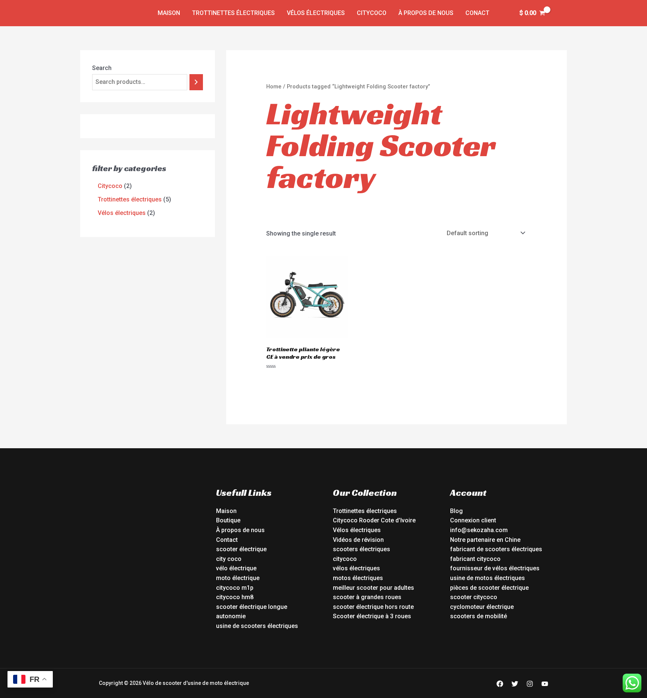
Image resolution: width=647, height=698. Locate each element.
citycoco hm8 (234, 597)
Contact (227, 539)
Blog (456, 511)
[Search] (196, 82)
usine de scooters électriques (257, 625)
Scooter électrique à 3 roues (372, 616)
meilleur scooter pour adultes (373, 587)
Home (274, 86)
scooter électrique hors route (373, 606)
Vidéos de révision (358, 539)
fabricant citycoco (475, 558)
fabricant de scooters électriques (496, 549)
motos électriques (358, 578)
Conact (477, 12)
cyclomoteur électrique (482, 606)
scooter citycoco (473, 597)
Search (102, 68)
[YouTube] (544, 683)
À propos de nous (425, 12)
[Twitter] (514, 683)
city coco (229, 558)
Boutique (228, 520)
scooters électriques (361, 549)
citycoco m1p (234, 587)
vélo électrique (236, 568)
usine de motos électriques (487, 578)
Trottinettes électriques (233, 12)
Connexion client (473, 520)
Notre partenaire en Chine (485, 539)
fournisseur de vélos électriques (495, 568)
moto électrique (237, 578)
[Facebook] (499, 683)
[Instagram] (529, 683)
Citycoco (371, 12)
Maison (169, 12)
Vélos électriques (316, 12)
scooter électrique (241, 549)
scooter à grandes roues (367, 597)
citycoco (345, 558)
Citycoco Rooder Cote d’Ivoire (374, 520)
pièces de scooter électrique (489, 587)
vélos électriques (356, 568)
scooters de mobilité (478, 616)
